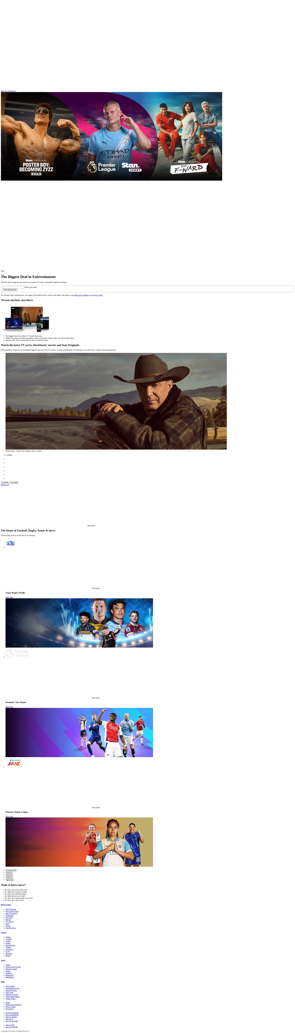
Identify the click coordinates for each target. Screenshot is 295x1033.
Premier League (11, 969)
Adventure (9, 949)
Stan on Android (12, 1027)
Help (3, 982)
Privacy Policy (11, 1007)
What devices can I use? (16, 896)
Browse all (5, 485)
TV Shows (9, 922)
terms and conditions (81, 295)
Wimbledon (10, 977)
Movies (8, 920)
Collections (10, 916)
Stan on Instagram (12, 1015)
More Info (9, 597)
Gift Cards (9, 992)
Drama (8, 937)
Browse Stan (6, 905)
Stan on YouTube (12, 1021)
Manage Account (12, 995)
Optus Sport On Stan (13, 967)
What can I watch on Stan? (17, 892)
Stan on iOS (10, 1025)
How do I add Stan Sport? (17, 894)
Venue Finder (10, 999)
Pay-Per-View (11, 928)
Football (9, 973)
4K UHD (9, 918)
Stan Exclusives (11, 913)
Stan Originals (11, 909)
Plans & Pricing (11, 990)
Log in (7, 91)
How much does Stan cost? (17, 890)
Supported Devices (12, 988)
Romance (9, 954)
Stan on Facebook (12, 1013)
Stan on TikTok (11, 1017)
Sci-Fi (8, 952)
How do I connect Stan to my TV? (20, 898)
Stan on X (9, 1019)
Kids (7, 924)
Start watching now (10, 290)
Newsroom (10, 1009)
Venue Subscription (13, 997)
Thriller (8, 947)
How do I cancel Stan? (15, 900)
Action (8, 941)
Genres (8, 926)
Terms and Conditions (14, 1005)
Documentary (10, 945)
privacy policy (98, 295)
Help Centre (10, 986)
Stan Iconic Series (12, 911)
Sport (3, 960)
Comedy (9, 939)
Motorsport (10, 975)
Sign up (13, 91)
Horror (8, 956)
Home (8, 1003)
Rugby (8, 971)
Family (8, 943)
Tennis (8, 965)
